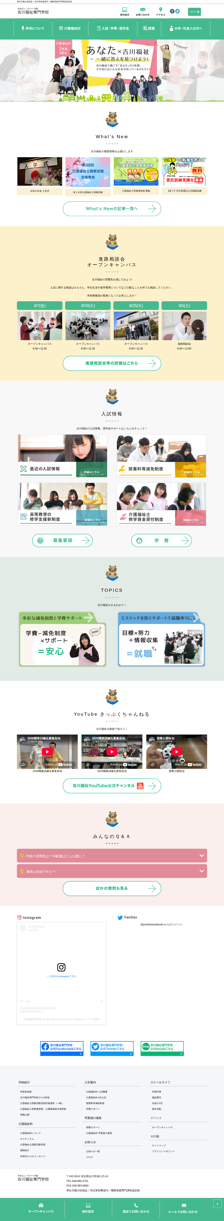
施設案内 (156, 1097)
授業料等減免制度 (95, 1103)
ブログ (89, 1157)
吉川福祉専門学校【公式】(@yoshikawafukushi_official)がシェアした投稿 (61, 1019)
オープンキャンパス (162, 1127)
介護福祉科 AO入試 (96, 1097)
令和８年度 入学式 (39, 191)
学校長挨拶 (26, 1091)
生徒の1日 (157, 1103)
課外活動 (156, 1109)
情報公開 (24, 1114)
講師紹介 (24, 1150)
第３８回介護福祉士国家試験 (88, 192)
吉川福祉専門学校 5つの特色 (35, 1097)
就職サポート (93, 1127)
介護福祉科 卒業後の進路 (99, 1133)
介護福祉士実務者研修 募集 (136, 190)
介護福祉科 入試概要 (96, 1091)
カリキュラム (27, 1138)
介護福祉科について (30, 1133)
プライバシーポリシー (163, 1151)
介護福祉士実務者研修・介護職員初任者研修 (43, 1109)
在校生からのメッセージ (32, 1156)
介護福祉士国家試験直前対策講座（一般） (42, 1103)
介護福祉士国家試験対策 (32, 1144)
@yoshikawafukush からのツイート (161, 924)
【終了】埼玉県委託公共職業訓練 (184, 190)
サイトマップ (159, 1145)
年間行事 (156, 1091)
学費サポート (93, 1109)
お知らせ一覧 (93, 1151)
